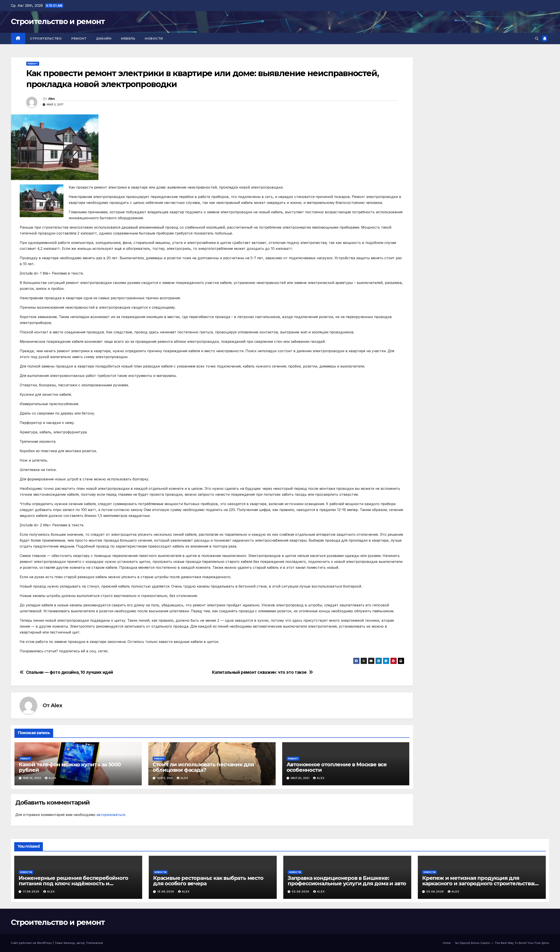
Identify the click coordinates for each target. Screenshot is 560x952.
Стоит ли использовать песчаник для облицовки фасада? (203, 767)
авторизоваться (110, 814)
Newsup (69, 943)
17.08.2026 (31, 891)
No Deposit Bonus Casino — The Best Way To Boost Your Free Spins (502, 943)
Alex (51, 99)
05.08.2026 (301, 891)
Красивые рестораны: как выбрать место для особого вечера (208, 881)
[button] (537, 38)
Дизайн (103, 38)
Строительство (46, 38)
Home (447, 943)
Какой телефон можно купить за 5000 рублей (70, 767)
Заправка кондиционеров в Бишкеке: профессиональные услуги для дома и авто (347, 881)
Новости (154, 38)
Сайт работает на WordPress (32, 943)
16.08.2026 (166, 891)
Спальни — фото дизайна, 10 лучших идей (69, 672)
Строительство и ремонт (58, 21)
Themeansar (94, 943)
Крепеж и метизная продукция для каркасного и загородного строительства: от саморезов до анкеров (478, 883)
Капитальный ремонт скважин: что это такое (259, 672)
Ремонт (78, 38)
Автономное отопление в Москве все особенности (337, 767)
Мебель (128, 38)
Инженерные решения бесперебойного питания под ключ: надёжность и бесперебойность (73, 883)
